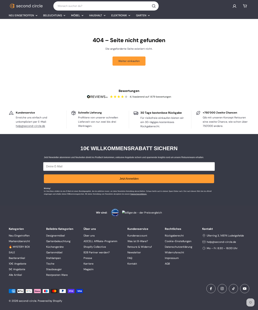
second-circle (28, 301)
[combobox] (106, 6)
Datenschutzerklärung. (138, 194)
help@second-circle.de (30, 126)
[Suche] (154, 6)
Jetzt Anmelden (129, 178)
